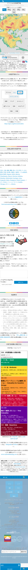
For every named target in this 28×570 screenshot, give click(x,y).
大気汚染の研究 (13, 508)
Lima (20, 178)
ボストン (8, 184)
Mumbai (2, 178)
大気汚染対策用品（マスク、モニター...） (13, 524)
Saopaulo (3, 180)
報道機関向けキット (13, 504)
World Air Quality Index (20, 467)
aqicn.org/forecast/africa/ (15, 225)
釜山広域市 (3, 174)
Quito (7, 180)
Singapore (13, 180)
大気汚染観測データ (13, 520)
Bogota (9, 174)
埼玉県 (8, 172)
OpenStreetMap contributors (14, 53)
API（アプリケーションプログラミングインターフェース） (14, 526)
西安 (1, 172)
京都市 (13, 172)
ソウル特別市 (23, 172)
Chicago (2, 184)
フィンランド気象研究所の (15, 197)
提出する (23, 551)
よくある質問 (14, 517)
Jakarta (17, 174)
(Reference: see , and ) (14, 395)
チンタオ (23, 170)
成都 (8, 170)
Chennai (14, 176)
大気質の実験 (14, 512)
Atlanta (13, 184)
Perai (4, 182)
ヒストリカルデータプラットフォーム (13, 528)
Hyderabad (9, 178)
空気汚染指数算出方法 (14, 521)
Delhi (13, 174)
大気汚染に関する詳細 (14, 510)
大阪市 (17, 172)
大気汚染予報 (14, 522)
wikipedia (15, 436)
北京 (1, 170)
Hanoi (10, 176)
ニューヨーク (14, 182)
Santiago (15, 178)
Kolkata (20, 176)
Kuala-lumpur (21, 180)
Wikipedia (9, 444)
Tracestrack (2, 54)
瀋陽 (11, 170)
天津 (4, 172)
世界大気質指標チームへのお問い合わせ (14, 503)
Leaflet (2, 53)
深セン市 (15, 170)
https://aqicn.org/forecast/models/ (14, 124)
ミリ (8, 182)
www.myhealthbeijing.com (9, 454)
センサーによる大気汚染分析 (13, 513)
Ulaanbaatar (3, 176)
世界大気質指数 (17, 463)
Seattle (20, 182)
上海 (4, 170)
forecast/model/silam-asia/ (9, 204)
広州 (19, 170)
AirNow (15, 444)
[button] (2, 16)
